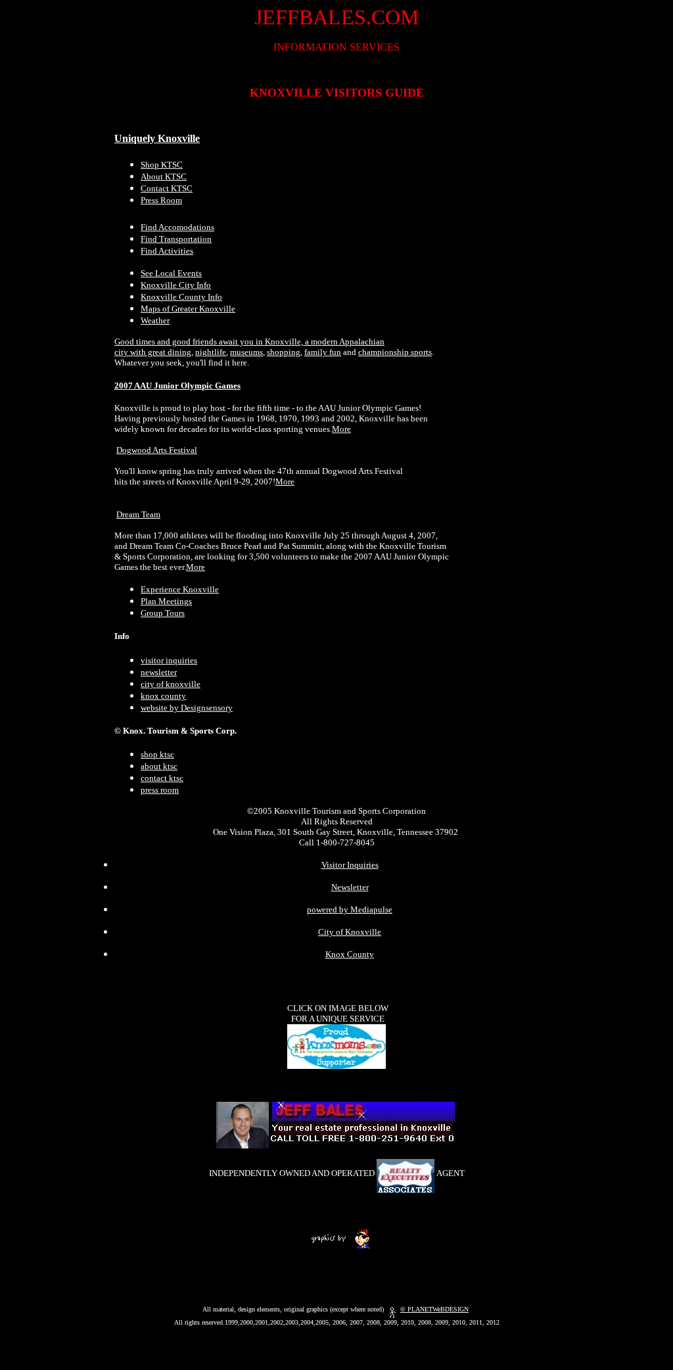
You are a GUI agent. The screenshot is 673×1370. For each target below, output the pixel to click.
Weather (155, 320)
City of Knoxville (349, 932)
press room (160, 790)
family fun (322, 352)
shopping (283, 352)
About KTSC (164, 176)
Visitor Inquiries (350, 865)
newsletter (159, 672)
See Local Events (171, 273)
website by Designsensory (187, 708)
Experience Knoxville (180, 589)
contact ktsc (162, 778)
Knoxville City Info (176, 285)
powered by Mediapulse (349, 909)
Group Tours (163, 613)
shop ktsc (157, 754)
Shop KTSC (162, 165)
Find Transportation (176, 239)
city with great (141, 352)
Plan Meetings (166, 601)
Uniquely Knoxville (157, 138)
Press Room (161, 200)
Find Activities (167, 251)
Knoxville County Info (181, 297)
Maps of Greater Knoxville (188, 309)
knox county (163, 696)
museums (246, 352)
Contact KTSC (167, 188)
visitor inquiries (169, 660)
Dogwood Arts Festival (156, 450)
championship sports (395, 352)
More (341, 429)
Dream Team (138, 514)
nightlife (210, 352)
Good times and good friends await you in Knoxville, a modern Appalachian (249, 341)
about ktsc (159, 766)
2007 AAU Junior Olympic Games (177, 385)
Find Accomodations (177, 227)
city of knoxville (170, 684)
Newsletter (350, 887)
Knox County (349, 954)
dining (179, 352)
